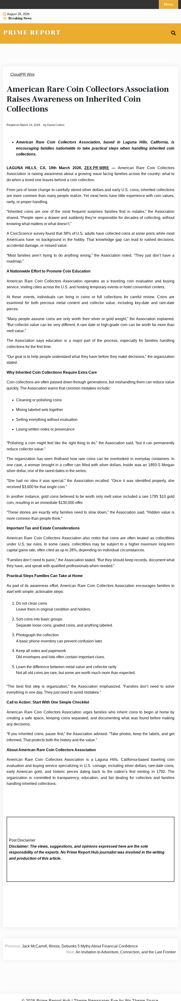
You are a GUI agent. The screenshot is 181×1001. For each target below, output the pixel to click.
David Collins (55, 125)
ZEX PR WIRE (96, 168)
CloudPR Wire (22, 74)
